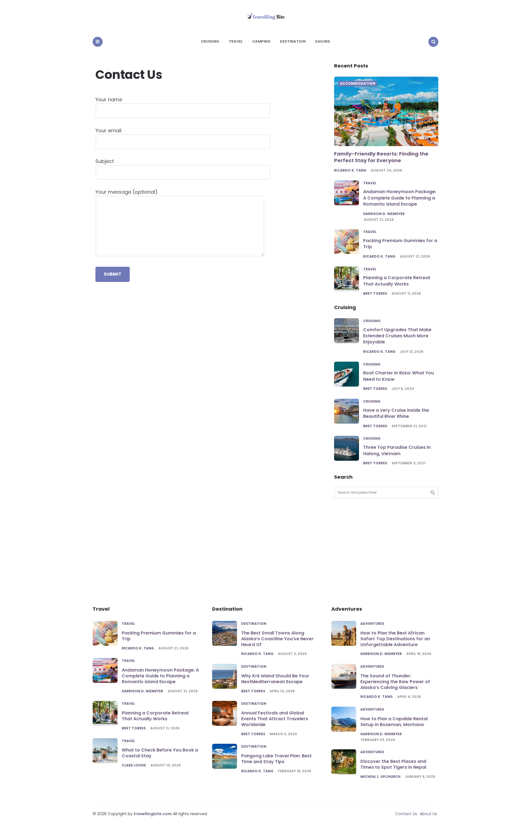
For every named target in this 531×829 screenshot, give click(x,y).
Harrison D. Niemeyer (384, 214)
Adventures (372, 623)
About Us (428, 814)
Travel (236, 41)
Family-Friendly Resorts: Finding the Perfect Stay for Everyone (381, 157)
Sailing (322, 41)
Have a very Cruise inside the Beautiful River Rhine (396, 413)
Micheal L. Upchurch (380, 776)
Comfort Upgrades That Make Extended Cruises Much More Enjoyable (397, 336)
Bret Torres (375, 293)
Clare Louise (134, 765)
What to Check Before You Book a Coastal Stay (160, 753)
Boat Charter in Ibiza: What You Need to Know (398, 376)
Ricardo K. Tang (350, 170)
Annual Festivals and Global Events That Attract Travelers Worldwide (274, 719)
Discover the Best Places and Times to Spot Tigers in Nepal (393, 764)
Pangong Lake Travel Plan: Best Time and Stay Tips (276, 759)
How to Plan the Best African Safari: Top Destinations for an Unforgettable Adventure (395, 639)
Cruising (210, 41)
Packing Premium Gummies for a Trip (400, 243)
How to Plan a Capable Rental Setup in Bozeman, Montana (394, 722)
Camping (261, 41)
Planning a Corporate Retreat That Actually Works (396, 280)
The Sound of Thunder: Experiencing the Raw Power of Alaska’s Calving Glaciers (395, 682)
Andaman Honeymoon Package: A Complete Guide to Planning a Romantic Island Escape (399, 197)
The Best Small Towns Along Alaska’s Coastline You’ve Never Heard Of (277, 639)
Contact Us (406, 814)
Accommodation (357, 83)
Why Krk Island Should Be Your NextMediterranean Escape (275, 679)
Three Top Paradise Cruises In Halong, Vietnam (397, 450)
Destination (293, 41)
